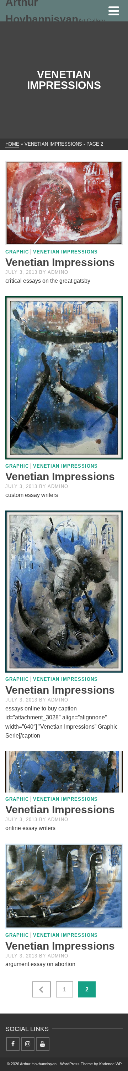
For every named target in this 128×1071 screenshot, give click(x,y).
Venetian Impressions (65, 252)
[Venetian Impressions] (64, 203)
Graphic (17, 252)
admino (58, 272)
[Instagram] (27, 1044)
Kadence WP (110, 1064)
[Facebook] (13, 1044)
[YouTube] (42, 1044)
